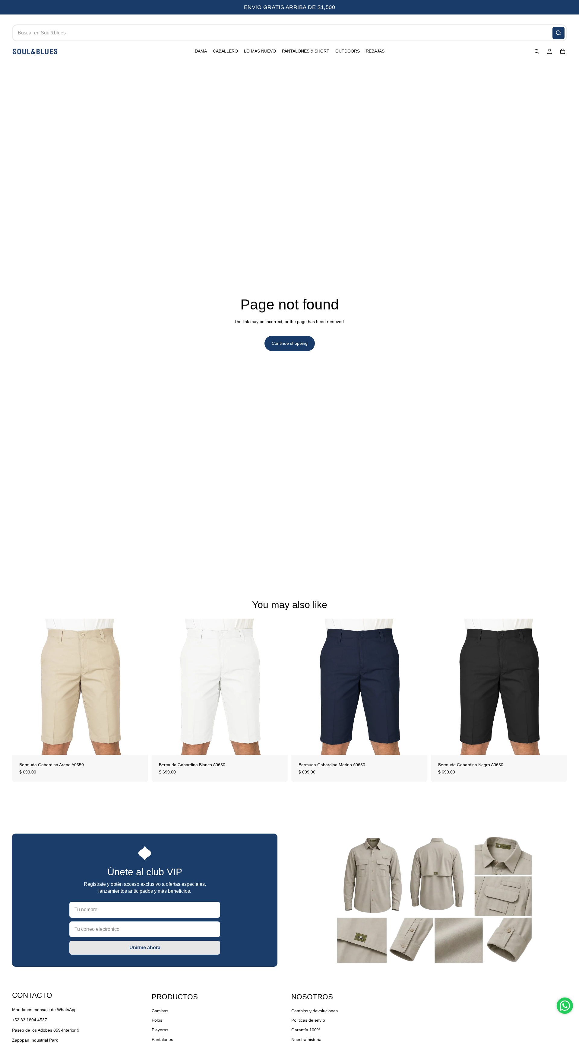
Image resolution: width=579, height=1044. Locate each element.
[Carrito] (562, 51)
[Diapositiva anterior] (21, 686)
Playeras (160, 1029)
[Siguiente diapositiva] (139, 686)
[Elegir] (138, 745)
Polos (157, 1020)
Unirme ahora (144, 947)
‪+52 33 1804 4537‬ (29, 1019)
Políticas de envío (308, 1020)
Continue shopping (290, 343)
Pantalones (162, 1039)
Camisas (160, 1010)
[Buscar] (558, 33)
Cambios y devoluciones (314, 1010)
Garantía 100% (305, 1029)
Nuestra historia (306, 1039)
